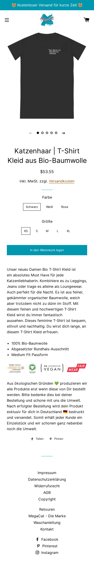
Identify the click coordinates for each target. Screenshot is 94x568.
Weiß (49, 207)
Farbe (47, 197)
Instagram (49, 552)
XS (26, 231)
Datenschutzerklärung (47, 479)
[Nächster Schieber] (63, 133)
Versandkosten (61, 181)
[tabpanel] (47, 75)
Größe (47, 221)
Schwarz (32, 207)
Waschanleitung (47, 522)
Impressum (47, 472)
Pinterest (49, 546)
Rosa (64, 207)
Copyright (47, 499)
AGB (47, 492)
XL (68, 231)
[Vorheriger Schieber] (31, 133)
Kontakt (47, 529)
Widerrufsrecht (47, 486)
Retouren (47, 509)
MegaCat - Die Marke (47, 516)
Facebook (49, 539)
